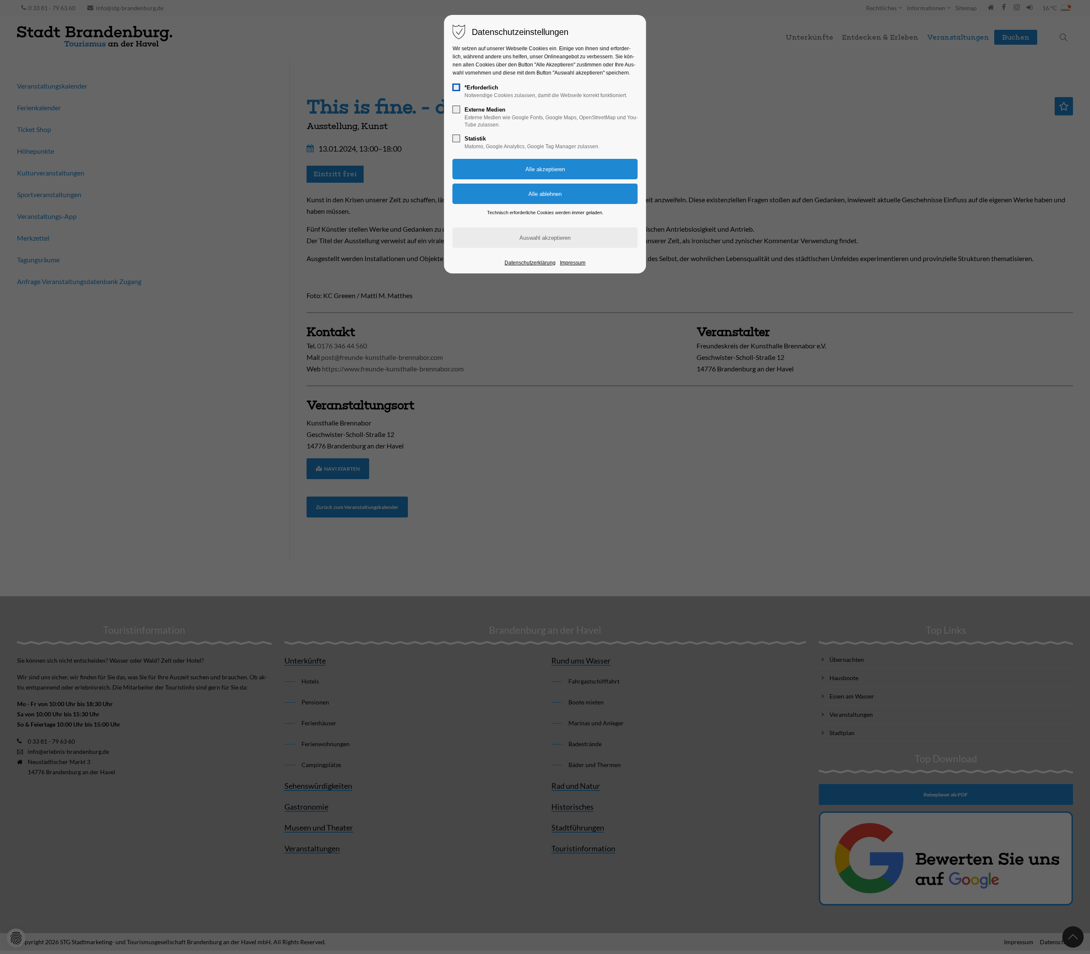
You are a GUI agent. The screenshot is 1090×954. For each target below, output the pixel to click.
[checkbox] (456, 87)
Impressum (572, 263)
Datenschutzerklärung (530, 263)
